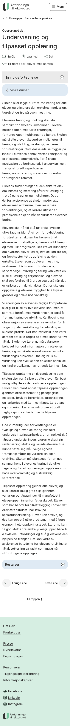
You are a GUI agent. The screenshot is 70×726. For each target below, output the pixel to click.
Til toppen (33, 599)
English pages (13, 656)
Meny (61, 6)
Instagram (15, 704)
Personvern (11, 667)
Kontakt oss (12, 632)
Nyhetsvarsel (12, 650)
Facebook (15, 691)
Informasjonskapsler (18, 680)
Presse (8, 643)
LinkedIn (14, 697)
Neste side (51, 583)
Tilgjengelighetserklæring (21, 674)
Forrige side (19, 583)
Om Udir (9, 626)
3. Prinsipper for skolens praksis (29, 18)
